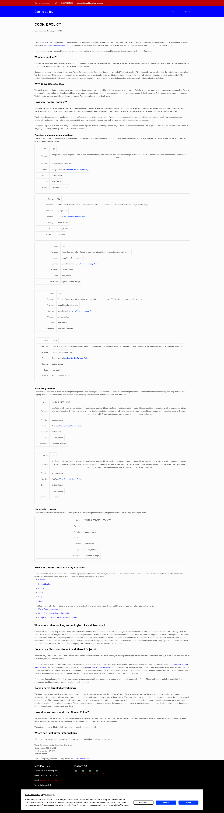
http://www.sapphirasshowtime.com (58, 45)
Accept (188, 803)
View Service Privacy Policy (77, 170)
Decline (166, 803)
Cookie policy (185, 11)
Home (172, 11)
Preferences (143, 803)
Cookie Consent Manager (82, 759)
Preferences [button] (125, 805)
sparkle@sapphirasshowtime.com (90, 3)
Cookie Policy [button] (71, 805)
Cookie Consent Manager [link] (34, 795)
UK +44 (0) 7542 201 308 (64, 3)
